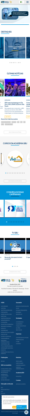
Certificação (19, 363)
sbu (18, 122)
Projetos (18, 376)
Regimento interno (6, 326)
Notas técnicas (5, 380)
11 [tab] (22, 173)
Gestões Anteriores (6, 310)
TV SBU (17, 341)
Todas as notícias (21, 326)
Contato (18, 343)
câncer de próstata (5, 122)
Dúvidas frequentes (21, 310)
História (3, 308)
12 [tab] (24, 173)
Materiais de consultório (4, 375)
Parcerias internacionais (5, 341)
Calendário (19, 324)
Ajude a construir (6, 336)
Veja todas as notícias (15, 132)
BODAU (3, 361)
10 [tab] (21, 173)
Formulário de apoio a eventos (7, 352)
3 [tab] (13, 63)
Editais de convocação (7, 332)
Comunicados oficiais (22, 337)
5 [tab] (17, 63)
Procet (3, 393)
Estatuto (3, 328)
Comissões (4, 322)
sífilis (2, 124)
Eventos (3, 350)
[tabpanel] (15, 47)
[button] (21, 2)
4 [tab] (15, 63)
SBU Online (19, 330)
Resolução (19, 361)
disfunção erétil (8, 124)
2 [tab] (11, 63)
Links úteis (4, 378)
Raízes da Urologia (6, 314)
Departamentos (5, 320)
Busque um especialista (22, 306)
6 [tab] (18, 63)
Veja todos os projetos (15, 181)
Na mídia (18, 328)
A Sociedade (4, 306)
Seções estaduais (6, 318)
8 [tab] (17, 173)
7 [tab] (20, 63)
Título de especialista (7, 346)
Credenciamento (20, 365)
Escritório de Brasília (7, 324)
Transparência (5, 338)
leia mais (7, 116)
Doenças (18, 312)
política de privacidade (15, 400)
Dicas (17, 308)
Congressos (19, 322)
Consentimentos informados (5, 371)
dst (24, 122)
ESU (2, 387)
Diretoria (3, 316)
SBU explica (19, 314)
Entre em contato (21, 384)
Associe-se (4, 334)
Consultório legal (6, 368)
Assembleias (4, 330)
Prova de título (5, 389)
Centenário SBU (5, 344)
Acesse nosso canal (15, 271)
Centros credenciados (20, 368)
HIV (21, 122)
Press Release (20, 339)
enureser (14, 122)
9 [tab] (19, 173)
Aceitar (15, 407)
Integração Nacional (7, 348)
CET (2, 391)
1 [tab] (10, 63)
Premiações (4, 312)
